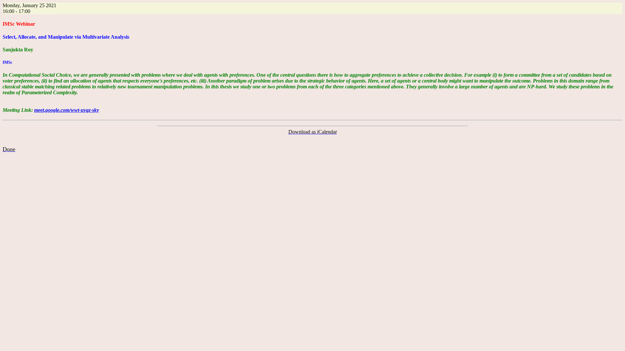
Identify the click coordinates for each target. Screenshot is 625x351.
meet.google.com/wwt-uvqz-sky (66, 110)
